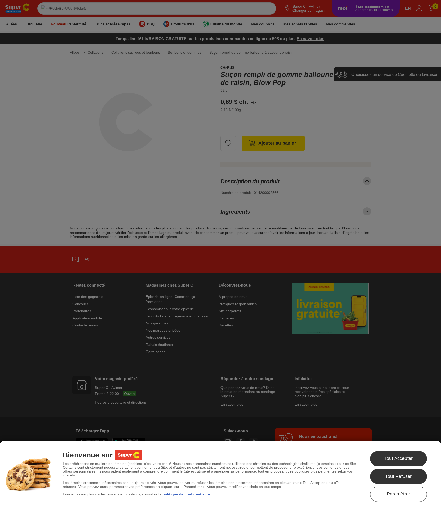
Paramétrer (398, 494)
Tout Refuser (398, 476)
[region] (220, 474)
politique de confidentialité (186, 494)
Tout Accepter (398, 458)
